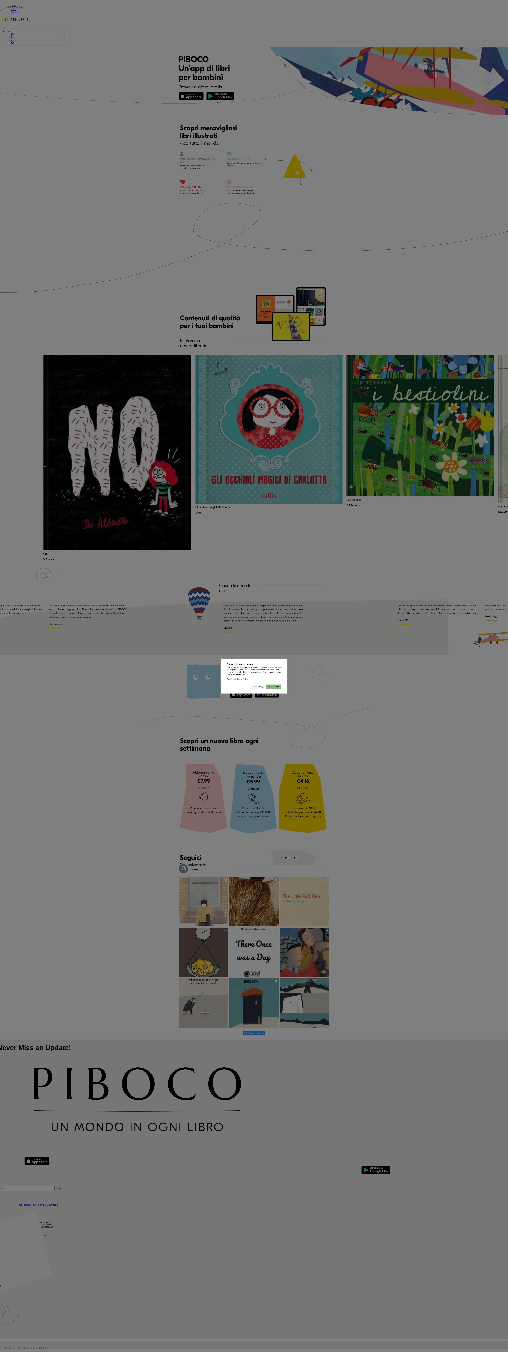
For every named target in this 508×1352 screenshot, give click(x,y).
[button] (247, 687)
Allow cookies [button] (273, 687)
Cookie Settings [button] (258, 687)
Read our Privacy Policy (237, 679)
